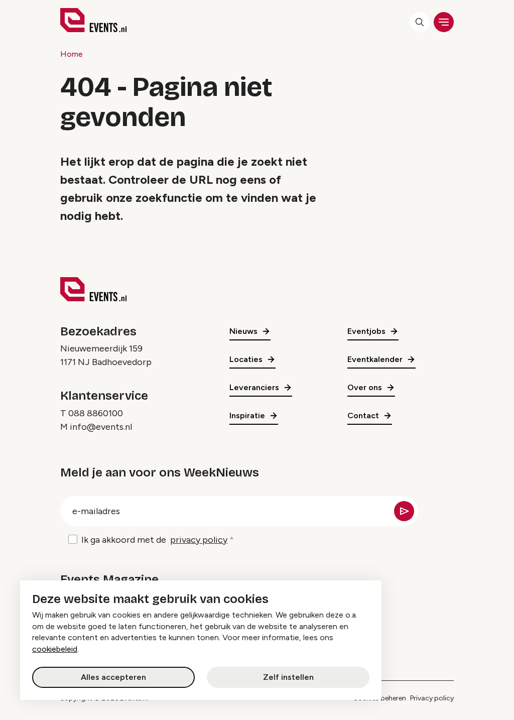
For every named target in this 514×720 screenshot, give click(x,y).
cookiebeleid (54, 649)
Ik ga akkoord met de (154, 539)
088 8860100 (95, 413)
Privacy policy (432, 698)
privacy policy (198, 539)
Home (71, 54)
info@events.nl (101, 426)
